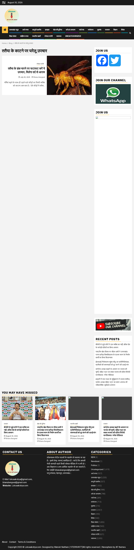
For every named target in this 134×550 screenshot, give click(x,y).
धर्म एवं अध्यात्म (70, 30)
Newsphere (107, 547)
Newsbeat (95, 461)
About (4, 542)
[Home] (5, 30)
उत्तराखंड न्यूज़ (14, 30)
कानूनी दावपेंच (36, 30)
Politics (94, 465)
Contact (12, 542)
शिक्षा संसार (12, 36)
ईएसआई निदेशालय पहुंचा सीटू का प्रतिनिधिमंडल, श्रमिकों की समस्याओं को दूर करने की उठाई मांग (83, 430)
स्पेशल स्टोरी (48, 36)
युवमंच (99, 30)
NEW (93, 457)
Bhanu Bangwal (39, 77)
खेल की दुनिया (57, 30)
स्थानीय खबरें (36, 36)
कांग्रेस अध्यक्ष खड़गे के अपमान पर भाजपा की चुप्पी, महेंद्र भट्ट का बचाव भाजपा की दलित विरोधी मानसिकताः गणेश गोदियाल (113, 372)
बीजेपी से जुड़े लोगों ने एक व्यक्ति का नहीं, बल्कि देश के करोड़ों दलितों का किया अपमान (16, 430)
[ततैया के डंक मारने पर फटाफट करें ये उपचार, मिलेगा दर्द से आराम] (69, 75)
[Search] (130, 33)
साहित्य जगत (24, 36)
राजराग (107, 30)
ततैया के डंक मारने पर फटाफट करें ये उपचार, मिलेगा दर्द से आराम (26, 70)
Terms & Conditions (27, 542)
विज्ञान (115, 30)
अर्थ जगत (25, 30)
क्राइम (47, 30)
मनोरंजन (90, 30)
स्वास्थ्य (58, 36)
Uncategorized (73, 36)
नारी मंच (81, 30)
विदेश (123, 30)
